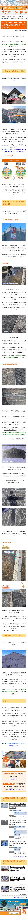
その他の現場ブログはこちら (19, 897)
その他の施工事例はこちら (20, 856)
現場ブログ (10, 16)
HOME (3, 16)
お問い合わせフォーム (16, 789)
